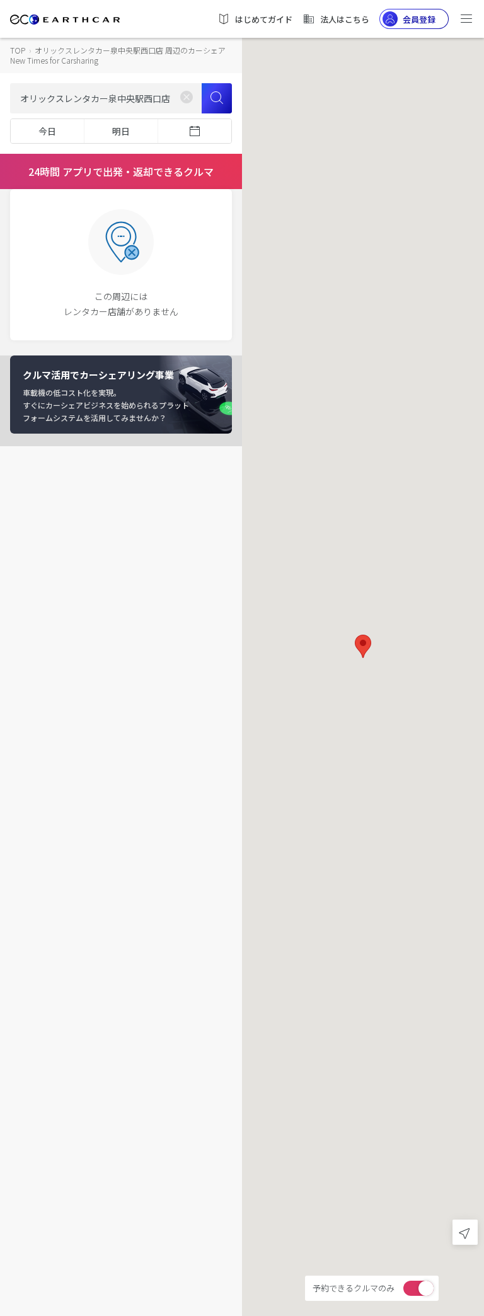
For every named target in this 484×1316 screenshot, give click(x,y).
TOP (17, 50)
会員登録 (419, 19)
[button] (363, 646)
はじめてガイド (263, 19)
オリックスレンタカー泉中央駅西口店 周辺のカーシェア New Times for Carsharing (118, 55)
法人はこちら (344, 19)
